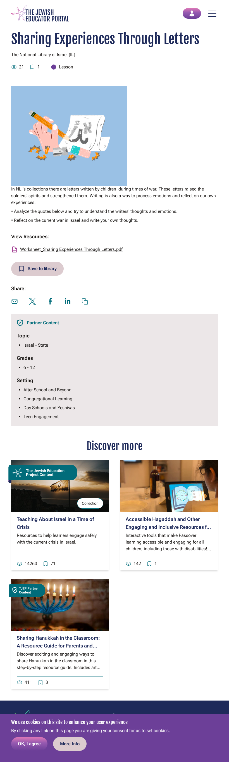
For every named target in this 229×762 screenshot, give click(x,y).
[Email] (14, 301)
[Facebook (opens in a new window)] (50, 301)
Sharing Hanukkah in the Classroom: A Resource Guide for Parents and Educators (58, 645)
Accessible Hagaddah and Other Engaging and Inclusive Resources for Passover (168, 527)
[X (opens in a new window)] (32, 301)
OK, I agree (29, 743)
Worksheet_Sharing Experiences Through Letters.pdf (71, 249)
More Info (70, 743)
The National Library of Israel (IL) (43, 54)
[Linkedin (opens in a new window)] (67, 301)
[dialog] (114, 738)
